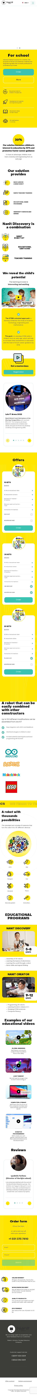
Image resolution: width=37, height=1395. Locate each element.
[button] (17, 48)
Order (18, 72)
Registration (18, 372)
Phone (6, 1255)
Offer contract (9, 1381)
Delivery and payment (25, 1381)
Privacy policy (18, 1385)
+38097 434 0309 (18, 1356)
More (18, 80)
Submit (18, 1262)
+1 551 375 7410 (18, 1239)
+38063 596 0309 (18, 1360)
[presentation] (7, 440)
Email (6, 1247)
